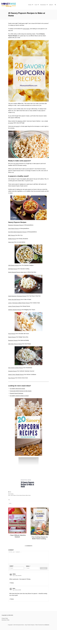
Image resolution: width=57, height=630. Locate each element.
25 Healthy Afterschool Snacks (17, 388)
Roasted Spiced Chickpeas (16, 393)
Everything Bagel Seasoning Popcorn (17, 231)
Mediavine (47, 624)
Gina (10, 491)
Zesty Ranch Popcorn (13, 228)
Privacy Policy (5, 618)
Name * (12, 566)
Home (9, 495)
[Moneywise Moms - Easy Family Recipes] (8, 5)
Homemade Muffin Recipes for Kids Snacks (20, 390)
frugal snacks (26, 28)
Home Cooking (10, 493)
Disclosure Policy (5, 620)
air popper (10, 123)
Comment (11, 550)
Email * (28, 566)
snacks (10, 503)
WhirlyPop (19, 121)
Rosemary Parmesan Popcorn (15, 225)
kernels (17, 126)
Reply (12, 582)
